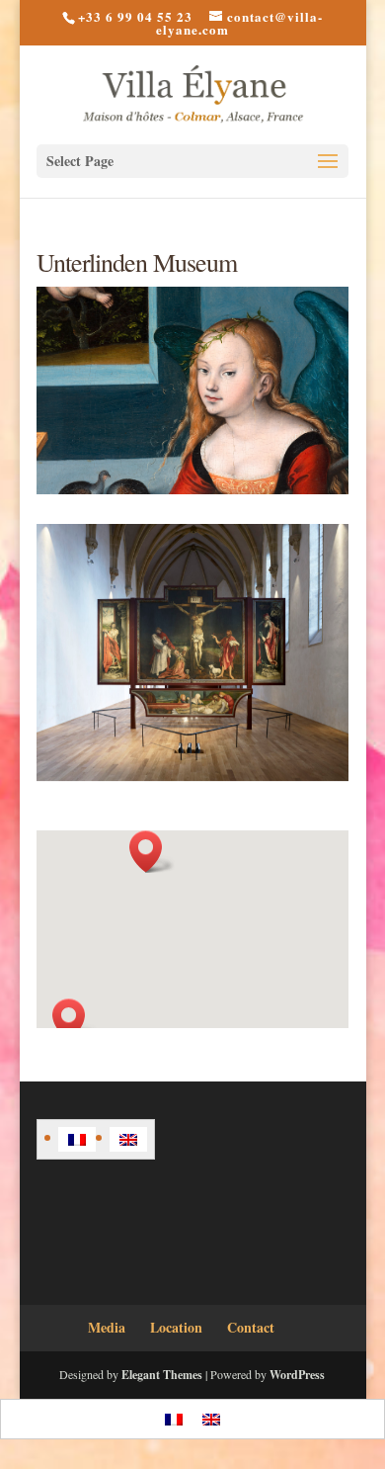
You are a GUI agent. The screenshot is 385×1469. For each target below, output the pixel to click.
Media (106, 1327)
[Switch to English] (128, 1139)
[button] (75, 1020)
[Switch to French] (77, 1139)
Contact (250, 1327)
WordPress (297, 1374)
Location (176, 1327)
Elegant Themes (161, 1374)
